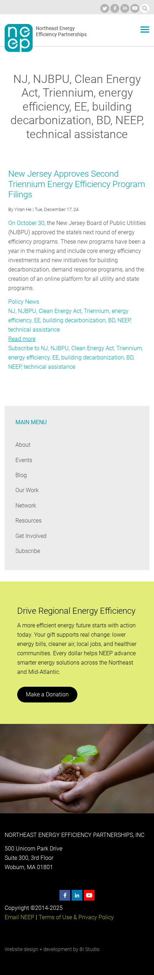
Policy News (23, 301)
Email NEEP (19, 917)
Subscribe (27, 551)
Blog (21, 475)
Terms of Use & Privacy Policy (76, 917)
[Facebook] (114, 8)
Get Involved (31, 536)
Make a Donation (47, 694)
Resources (28, 520)
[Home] (19, 38)
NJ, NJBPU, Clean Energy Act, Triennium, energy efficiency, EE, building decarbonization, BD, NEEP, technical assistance (69, 320)
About (22, 444)
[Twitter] (104, 8)
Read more (21, 338)
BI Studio (90, 949)
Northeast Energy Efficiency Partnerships (61, 31)
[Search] (144, 8)
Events (23, 460)
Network (25, 505)
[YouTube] (134, 8)
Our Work (27, 490)
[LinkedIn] (124, 8)
